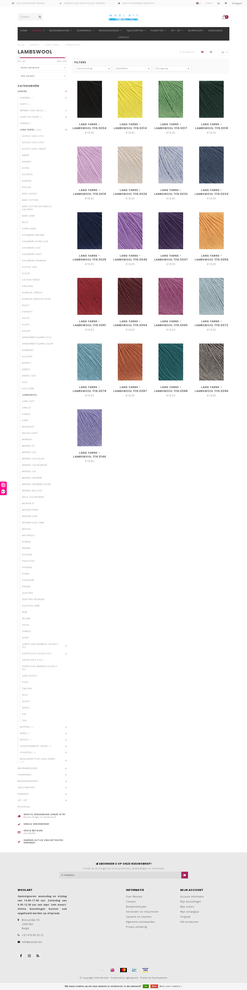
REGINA (26, 618)
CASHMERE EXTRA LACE (35, 241)
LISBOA (26, 414)
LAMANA (26, 123)
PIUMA (25, 573)
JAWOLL (26, 369)
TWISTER (27, 688)
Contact (123, 37)
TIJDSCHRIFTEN (135, 30)
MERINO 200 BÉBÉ (32, 477)
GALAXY (26, 330)
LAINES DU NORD (31, 116)
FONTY (25, 104)
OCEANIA (27, 554)
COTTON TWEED (31, 279)
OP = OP (176, 30)
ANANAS (26, 161)
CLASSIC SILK (29, 267)
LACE (25, 382)
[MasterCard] (123, 970)
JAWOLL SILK (29, 375)
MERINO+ (27, 439)
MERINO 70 (28, 445)
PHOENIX (27, 567)
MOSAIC (26, 529)
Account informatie (192, 896)
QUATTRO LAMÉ (31, 605)
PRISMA (26, 586)
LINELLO (26, 407)
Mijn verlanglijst (189, 911)
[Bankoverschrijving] (101, 970)
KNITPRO (27, 726)
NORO (25, 733)
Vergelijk (185, 916)
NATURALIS (28, 535)
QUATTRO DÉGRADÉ (33, 599)
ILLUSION (27, 356)
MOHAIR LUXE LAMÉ (33, 522)
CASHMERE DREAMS (33, 235)
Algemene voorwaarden (140, 921)
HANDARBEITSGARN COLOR (37, 343)
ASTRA (25, 168)
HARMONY (28, 350)
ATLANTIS (27, 174)
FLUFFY (26, 324)
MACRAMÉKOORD (59, 30)
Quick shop (91, 123)
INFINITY (26, 362)
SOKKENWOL (84, 30)
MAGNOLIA (28, 426)
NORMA (26, 548)
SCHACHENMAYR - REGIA (36, 746)
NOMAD (26, 541)
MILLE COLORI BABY (33, 497)
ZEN (24, 720)
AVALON (26, 187)
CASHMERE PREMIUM (34, 260)
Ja (146, 986)
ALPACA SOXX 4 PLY (33, 136)
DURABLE (26, 97)
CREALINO (27, 286)
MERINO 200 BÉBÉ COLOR (36, 484)
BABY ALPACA (29, 193)
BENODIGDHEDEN (109, 30)
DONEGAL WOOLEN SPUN (36, 299)
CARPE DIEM (29, 228)
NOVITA (26, 739)
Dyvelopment (159, 977)
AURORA (27, 180)
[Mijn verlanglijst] (226, 3)
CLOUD (26, 273)
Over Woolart (134, 896)
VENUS (26, 707)
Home (23, 30)
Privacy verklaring (136, 926)
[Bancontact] (134, 970)
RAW (24, 612)
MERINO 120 (29, 452)
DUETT (25, 305)
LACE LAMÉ (28, 388)
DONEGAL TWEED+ (32, 292)
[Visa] (145, 970)
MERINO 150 (29, 471)
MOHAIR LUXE (29, 516)
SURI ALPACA (29, 675)
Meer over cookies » (171, 986)
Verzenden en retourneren (142, 911)
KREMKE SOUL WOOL (33, 110)
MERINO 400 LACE (32, 490)
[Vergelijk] (218, 3)
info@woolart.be (32, 942)
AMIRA (25, 155)
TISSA (25, 682)
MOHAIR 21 (28, 503)
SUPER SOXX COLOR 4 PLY (37, 653)
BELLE (25, 222)
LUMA (25, 420)
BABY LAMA (28, 215)
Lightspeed (131, 977)
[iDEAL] (112, 970)
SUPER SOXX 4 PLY (32, 659)
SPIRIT (25, 637)
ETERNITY (27, 311)
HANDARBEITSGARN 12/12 (36, 337)
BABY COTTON (30, 200)
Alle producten (189, 921)
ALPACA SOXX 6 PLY (33, 142)
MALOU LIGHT (30, 433)
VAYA (25, 694)
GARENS (37, 30)
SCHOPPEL (28, 752)
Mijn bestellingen (190, 901)
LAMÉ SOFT (28, 401)
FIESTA (26, 318)
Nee (154, 986)
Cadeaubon (215, 30)
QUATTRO (27, 593)
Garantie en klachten (139, 916)
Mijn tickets (187, 906)
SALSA (25, 624)
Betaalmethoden (136, 906)
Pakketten (157, 30)
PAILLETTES (28, 561)
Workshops (195, 30)
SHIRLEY (26, 631)
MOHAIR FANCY (30, 509)
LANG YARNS (31, 129)
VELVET (26, 701)
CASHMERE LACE (31, 247)
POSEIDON (28, 580)
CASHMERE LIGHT (32, 254)
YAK (24, 714)
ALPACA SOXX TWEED (34, 148)
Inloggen (237, 3)
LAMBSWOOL (29, 394)
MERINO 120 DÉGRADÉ (34, 465)
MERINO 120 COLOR (33, 458)
